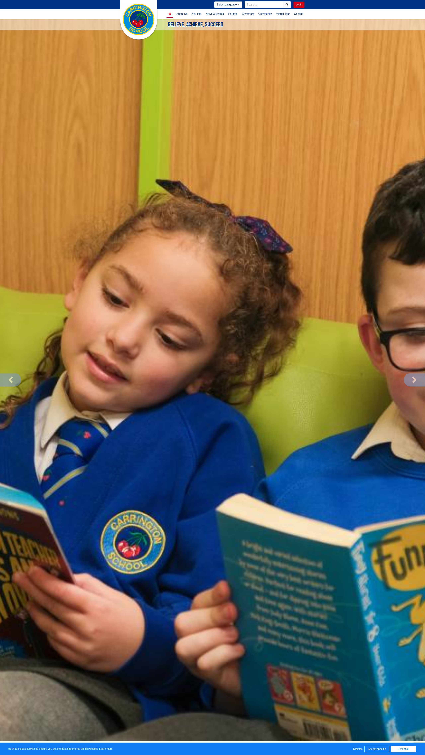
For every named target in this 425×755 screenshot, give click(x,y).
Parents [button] (232, 13)
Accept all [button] (403, 749)
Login (299, 4)
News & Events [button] (215, 13)
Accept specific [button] (377, 749)
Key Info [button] (196, 13)
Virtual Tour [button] (283, 13)
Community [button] (265, 13)
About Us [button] (181, 13)
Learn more (106, 748)
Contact (298, 13)
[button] (10, 379)
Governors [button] (248, 13)
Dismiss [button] (358, 749)
